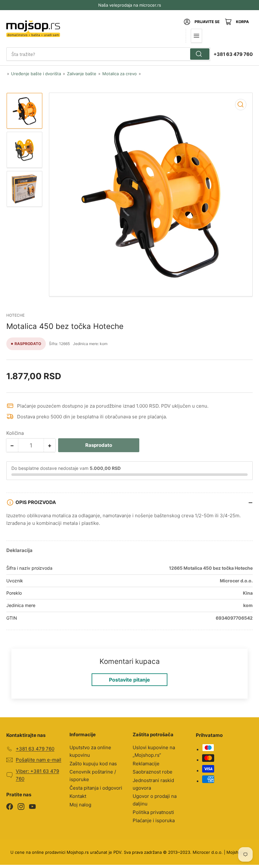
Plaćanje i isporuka (154, 820)
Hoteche (15, 315)
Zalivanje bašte (81, 73)
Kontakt (77, 796)
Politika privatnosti (153, 812)
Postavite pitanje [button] (129, 680)
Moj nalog (80, 805)
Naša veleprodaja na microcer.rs (129, 5)
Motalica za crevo (119, 73)
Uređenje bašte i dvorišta (36, 73)
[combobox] (108, 54)
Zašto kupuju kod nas (93, 764)
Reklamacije (146, 764)
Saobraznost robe (152, 772)
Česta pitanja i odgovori (95, 788)
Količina (15, 433)
